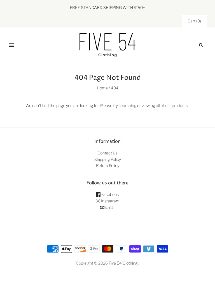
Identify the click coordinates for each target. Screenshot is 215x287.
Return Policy (107, 165)
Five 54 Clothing (123, 263)
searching (127, 105)
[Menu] (11, 45)
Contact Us (107, 153)
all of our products (172, 105)
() (194, 20)
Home (102, 87)
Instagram (110, 200)
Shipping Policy (107, 159)
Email (109, 207)
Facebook (110, 194)
